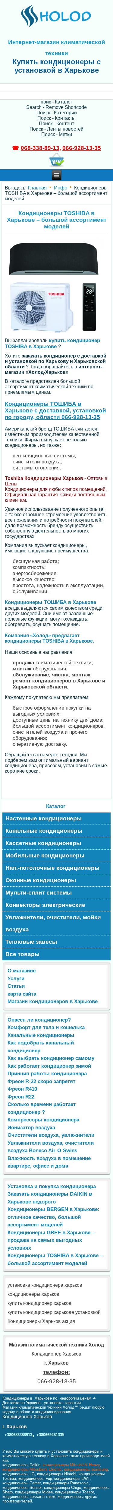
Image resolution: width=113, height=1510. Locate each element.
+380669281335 (50, 1434)
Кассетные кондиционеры (43, 843)
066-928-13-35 (81, 148)
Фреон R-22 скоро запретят (41, 1081)
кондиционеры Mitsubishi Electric (32, 1469)
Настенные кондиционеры (43, 818)
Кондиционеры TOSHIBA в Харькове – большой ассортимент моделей (56, 220)
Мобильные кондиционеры (44, 855)
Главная (37, 187)
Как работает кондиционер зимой (49, 1066)
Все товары (22, 954)
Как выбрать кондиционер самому (51, 1058)
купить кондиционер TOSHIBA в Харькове (52, 343)
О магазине (22, 971)
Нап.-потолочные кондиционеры (52, 868)
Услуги (16, 978)
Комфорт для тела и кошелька (46, 1027)
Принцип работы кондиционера (47, 1073)
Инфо (60, 187)
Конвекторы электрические (45, 905)
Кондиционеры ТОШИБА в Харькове (50, 602)
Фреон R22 (21, 1097)
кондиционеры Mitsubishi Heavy (71, 1465)
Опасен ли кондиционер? (39, 1020)
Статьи (16, 986)
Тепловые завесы (31, 942)
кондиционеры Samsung (86, 1469)
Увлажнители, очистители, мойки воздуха (53, 923)
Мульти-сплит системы (38, 892)
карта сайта (22, 994)
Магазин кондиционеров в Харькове (53, 1001)
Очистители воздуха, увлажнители (51, 1135)
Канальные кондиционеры (43, 831)
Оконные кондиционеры (40, 880)
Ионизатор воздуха (31, 1127)
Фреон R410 (22, 1089)
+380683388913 (18, 1434)
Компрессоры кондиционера (43, 1120)
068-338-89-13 (40, 148)
